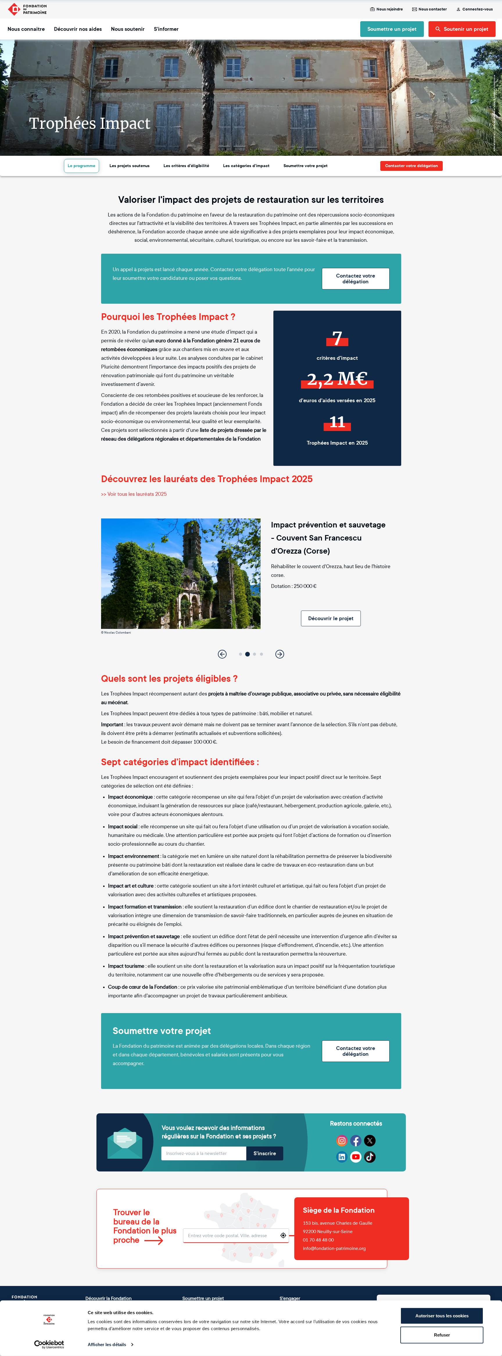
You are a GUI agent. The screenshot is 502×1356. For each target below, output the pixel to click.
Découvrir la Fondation (108, 1298)
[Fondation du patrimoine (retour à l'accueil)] (27, 9)
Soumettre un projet (392, 29)
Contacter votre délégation (411, 166)
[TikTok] (370, 1157)
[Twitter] (370, 1140)
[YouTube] (356, 1157)
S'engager (290, 1298)
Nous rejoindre (389, 9)
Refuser (442, 1334)
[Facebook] (356, 1140)
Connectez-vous (477, 9)
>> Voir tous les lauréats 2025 (134, 494)
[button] (240, 654)
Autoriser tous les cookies (442, 1315)
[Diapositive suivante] (279, 654)
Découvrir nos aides (78, 29)
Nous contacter (433, 9)
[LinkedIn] (342, 1157)
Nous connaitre (26, 29)
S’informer (166, 29)
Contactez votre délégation (355, 278)
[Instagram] (342, 1140)
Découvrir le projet (331, 618)
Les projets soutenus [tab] (130, 166)
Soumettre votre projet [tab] (306, 166)
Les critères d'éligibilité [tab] (186, 166)
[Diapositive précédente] (222, 654)
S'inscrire (265, 1153)
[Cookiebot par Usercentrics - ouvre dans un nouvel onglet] (49, 1344)
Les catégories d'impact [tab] (246, 166)
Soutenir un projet (466, 29)
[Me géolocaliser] (283, 1235)
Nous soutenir (128, 29)
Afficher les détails (107, 1344)
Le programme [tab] (81, 166)
